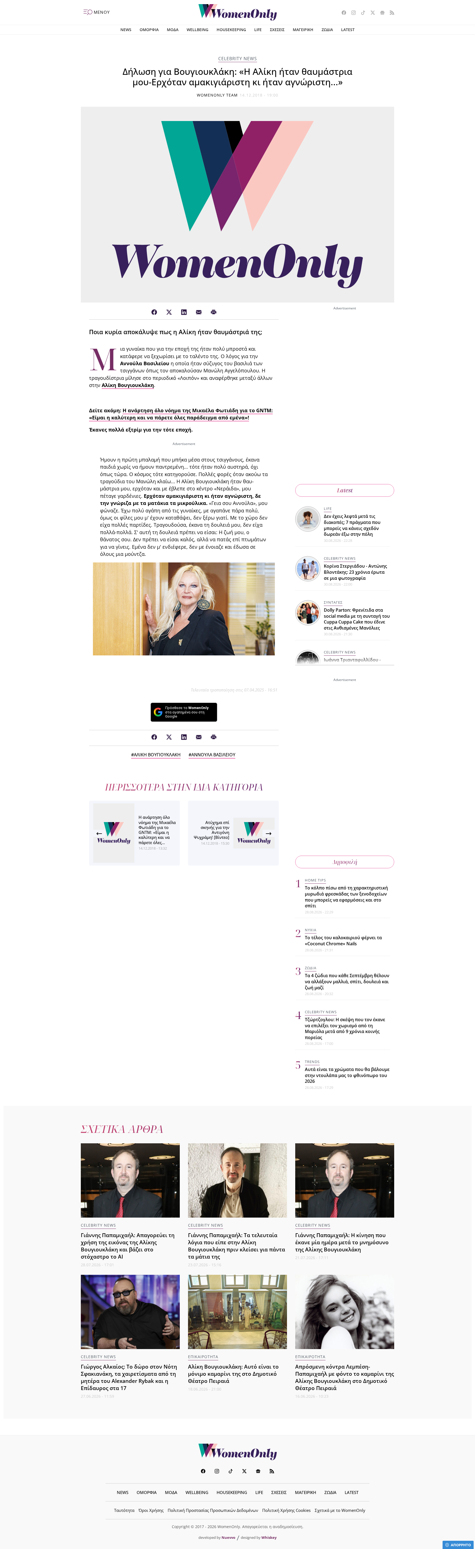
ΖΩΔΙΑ (327, 29)
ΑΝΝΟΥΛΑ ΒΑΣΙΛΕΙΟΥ (213, 755)
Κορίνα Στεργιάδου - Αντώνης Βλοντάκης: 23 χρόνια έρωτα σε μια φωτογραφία (355, 572)
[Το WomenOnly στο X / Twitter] (370, 13)
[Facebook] (154, 312)
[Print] (213, 312)
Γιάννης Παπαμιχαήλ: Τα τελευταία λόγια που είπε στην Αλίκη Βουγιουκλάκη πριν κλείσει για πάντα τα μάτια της (236, 1245)
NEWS (125, 29)
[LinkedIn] (184, 312)
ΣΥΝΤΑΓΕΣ (333, 602)
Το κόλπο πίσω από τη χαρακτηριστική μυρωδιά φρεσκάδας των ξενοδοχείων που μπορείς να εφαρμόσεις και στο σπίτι (346, 897)
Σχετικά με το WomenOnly (340, 1510)
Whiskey (269, 1537)
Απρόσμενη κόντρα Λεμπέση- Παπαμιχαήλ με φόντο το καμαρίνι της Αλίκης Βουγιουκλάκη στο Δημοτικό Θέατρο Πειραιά (344, 1377)
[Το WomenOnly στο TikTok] (361, 13)
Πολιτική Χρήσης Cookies (286, 1510)
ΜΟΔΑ (172, 29)
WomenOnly (237, 1452)
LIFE (258, 29)
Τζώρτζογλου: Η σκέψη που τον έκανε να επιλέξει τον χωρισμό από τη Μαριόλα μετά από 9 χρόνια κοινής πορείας (345, 1028)
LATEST (348, 29)
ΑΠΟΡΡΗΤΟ (461, 1544)
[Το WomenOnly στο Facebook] (342, 13)
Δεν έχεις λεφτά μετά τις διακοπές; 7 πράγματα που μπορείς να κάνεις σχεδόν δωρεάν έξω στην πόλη (352, 525)
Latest (345, 490)
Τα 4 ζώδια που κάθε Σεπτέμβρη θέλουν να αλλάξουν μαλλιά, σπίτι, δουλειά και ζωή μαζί (347, 981)
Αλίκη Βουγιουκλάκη (128, 385)
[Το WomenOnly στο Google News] (380, 13)
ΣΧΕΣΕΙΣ (277, 29)
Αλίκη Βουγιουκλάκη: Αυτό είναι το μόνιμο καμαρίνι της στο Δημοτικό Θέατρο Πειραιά (233, 1374)
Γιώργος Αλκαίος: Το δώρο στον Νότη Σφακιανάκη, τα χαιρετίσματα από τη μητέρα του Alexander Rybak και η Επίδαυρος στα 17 (129, 1377)
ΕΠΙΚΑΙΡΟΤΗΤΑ (203, 1356)
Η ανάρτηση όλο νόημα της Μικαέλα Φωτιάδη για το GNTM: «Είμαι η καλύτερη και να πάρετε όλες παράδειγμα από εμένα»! (181, 414)
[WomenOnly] (237, 12)
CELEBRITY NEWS (237, 59)
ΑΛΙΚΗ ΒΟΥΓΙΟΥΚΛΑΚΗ (157, 755)
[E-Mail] (199, 312)
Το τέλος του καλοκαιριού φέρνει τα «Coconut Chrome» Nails (343, 941)
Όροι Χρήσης (151, 1510)
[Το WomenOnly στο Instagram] (351, 13)
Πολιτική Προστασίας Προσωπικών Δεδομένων (213, 1510)
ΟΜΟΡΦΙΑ (149, 29)
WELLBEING (197, 29)
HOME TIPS (315, 880)
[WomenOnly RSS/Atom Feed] (390, 13)
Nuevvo (228, 1537)
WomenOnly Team (217, 95)
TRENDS (312, 1061)
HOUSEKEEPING (231, 29)
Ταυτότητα (124, 1510)
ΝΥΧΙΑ (310, 929)
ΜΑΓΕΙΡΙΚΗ (303, 29)
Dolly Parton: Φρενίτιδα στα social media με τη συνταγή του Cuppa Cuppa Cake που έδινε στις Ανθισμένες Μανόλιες (357, 619)
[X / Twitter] (169, 312)
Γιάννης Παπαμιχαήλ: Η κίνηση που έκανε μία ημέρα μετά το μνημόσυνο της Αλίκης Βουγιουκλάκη (342, 1242)
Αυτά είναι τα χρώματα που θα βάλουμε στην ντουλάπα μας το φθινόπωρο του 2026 (347, 1075)
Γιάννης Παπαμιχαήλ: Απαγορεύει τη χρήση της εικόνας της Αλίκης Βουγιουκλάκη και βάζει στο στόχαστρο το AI (128, 1245)
